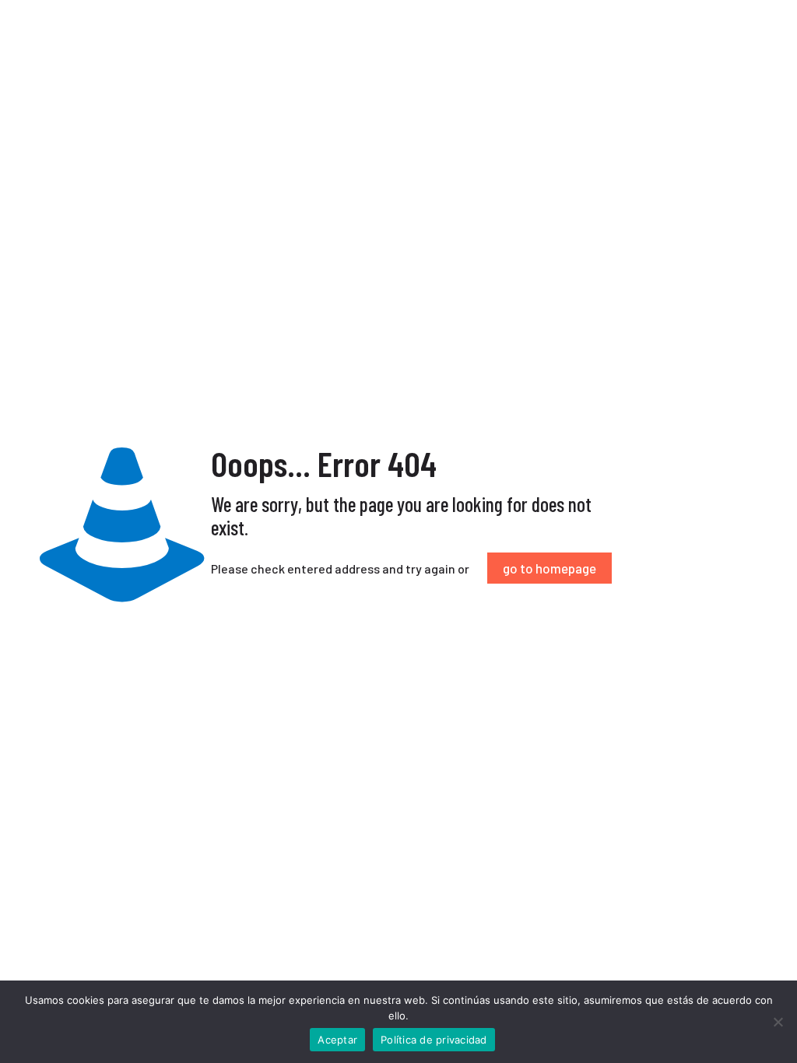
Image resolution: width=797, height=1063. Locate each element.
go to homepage (549, 568)
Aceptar (337, 1039)
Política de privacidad (434, 1039)
